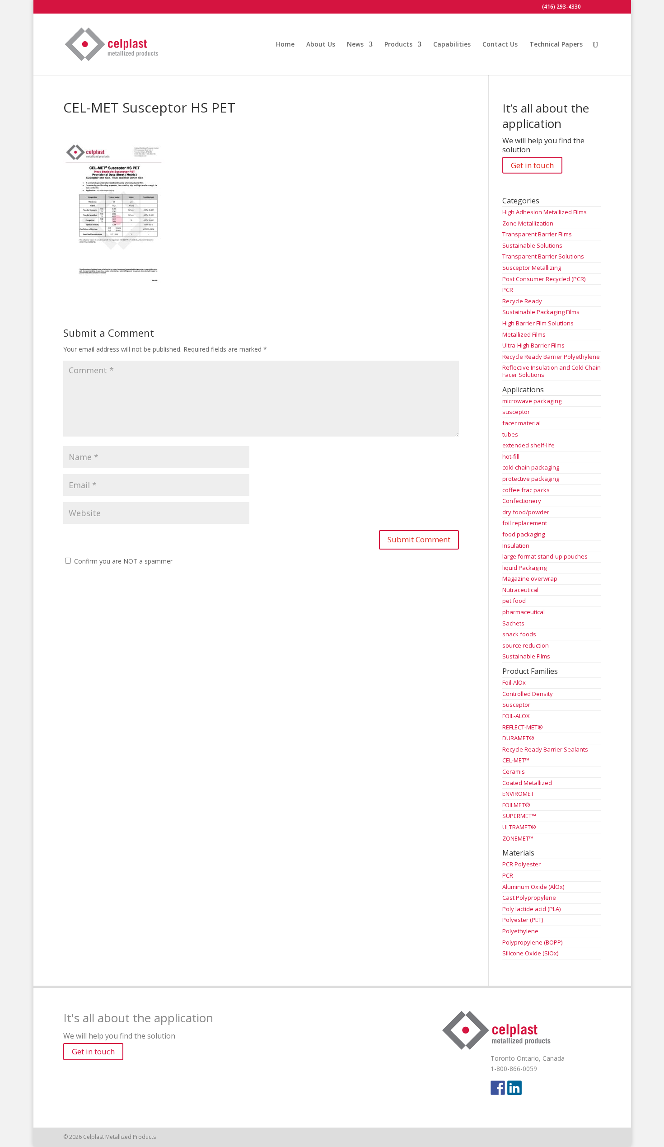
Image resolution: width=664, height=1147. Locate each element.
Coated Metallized (527, 783)
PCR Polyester (521, 864)
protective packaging (530, 479)
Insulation (515, 545)
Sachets (513, 623)
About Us (320, 44)
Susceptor (516, 704)
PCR (507, 290)
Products (398, 44)
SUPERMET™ (519, 816)
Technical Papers (556, 44)
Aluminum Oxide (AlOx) (533, 887)
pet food (514, 601)
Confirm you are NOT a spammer (122, 561)
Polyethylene (520, 931)
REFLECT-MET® (522, 727)
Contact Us (500, 44)
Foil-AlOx (514, 682)
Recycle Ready (522, 301)
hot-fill (510, 456)
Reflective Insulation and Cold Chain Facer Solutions (551, 371)
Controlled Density (527, 694)
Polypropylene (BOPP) (532, 942)
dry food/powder (525, 512)
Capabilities (452, 44)
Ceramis (513, 771)
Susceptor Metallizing (531, 267)
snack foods (519, 634)
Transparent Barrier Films (537, 234)
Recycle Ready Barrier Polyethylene (551, 357)
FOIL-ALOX (516, 716)
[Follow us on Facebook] (498, 1088)
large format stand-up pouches (545, 556)
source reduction (525, 645)
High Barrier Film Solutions (538, 323)
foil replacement (524, 523)
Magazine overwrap (529, 578)
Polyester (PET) (522, 920)
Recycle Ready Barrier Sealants (545, 749)
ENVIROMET (518, 794)
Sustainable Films (526, 656)
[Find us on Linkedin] (514, 1088)
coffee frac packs (526, 490)
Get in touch (532, 165)
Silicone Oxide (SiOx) (530, 953)
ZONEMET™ (517, 838)
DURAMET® (518, 738)
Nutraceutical (520, 590)
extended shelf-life (528, 445)
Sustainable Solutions (532, 245)
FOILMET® (516, 805)
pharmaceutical (523, 612)
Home (285, 44)
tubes (510, 434)
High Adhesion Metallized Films (544, 212)
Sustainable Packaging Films (541, 312)
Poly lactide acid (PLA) (531, 909)
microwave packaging (531, 401)
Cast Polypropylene (529, 897)
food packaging (523, 534)
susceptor (516, 412)
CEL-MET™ (515, 760)
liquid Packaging (524, 568)
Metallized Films (524, 334)
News (355, 44)
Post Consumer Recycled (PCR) (543, 279)
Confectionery (521, 501)
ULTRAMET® (519, 827)
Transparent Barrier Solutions (543, 256)
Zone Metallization (527, 223)
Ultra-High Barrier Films (533, 345)
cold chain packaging (530, 467)
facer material (521, 423)
